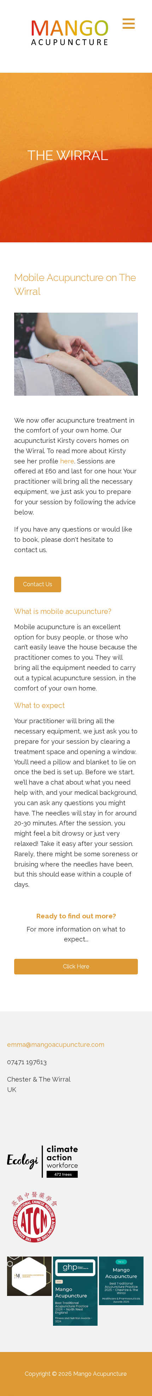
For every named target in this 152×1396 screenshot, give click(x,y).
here (67, 461)
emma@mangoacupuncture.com (55, 1044)
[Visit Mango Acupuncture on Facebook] (12, 1121)
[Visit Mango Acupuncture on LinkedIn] (41, 1121)
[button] (131, 23)
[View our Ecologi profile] (42, 1161)
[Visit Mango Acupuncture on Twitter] (56, 1121)
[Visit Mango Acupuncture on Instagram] (27, 1121)
